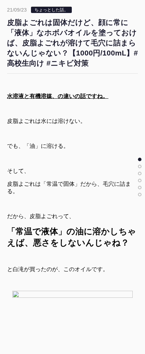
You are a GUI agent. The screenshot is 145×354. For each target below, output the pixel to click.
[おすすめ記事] (139, 166)
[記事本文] (139, 159)
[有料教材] (139, 187)
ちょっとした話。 (51, 9)
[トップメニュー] (139, 173)
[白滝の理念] (139, 180)
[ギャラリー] (139, 194)
